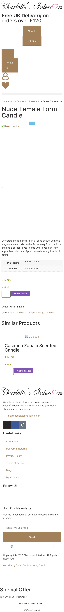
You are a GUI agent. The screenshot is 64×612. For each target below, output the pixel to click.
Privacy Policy (14, 455)
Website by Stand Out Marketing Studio (24, 565)
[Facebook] (15, 425)
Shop (11, 101)
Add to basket (20, 293)
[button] (32, 94)
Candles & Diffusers (26, 101)
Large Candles (46, 312)
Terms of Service (15, 463)
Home (4, 101)
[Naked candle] (10, 126)
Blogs (9, 470)
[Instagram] (7, 425)
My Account (12, 477)
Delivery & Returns (16, 448)
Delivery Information (13, 306)
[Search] (8, 53)
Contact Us (12, 441)
